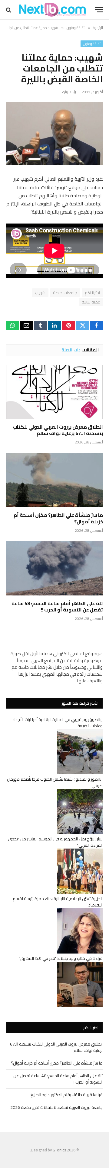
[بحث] (9, 10)
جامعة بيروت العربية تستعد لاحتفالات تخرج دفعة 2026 (56, 1107)
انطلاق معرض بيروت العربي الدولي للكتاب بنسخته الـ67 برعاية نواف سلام (58, 430)
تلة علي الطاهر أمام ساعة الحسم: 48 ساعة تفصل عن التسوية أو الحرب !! (57, 606)
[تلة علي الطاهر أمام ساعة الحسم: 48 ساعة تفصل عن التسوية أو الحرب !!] (54, 568)
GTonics (59, 1150)
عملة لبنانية (91, 302)
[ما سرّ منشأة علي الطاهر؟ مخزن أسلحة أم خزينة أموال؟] (54, 480)
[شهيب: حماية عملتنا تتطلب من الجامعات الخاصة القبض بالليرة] (54, 133)
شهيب (40, 292)
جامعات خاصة (65, 292)
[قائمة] (99, 10)
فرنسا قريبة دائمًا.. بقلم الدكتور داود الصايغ (67, 1095)
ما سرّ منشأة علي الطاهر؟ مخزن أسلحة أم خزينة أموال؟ (58, 518)
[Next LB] (52, 10)
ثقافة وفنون (92, 44)
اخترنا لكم (92, 292)
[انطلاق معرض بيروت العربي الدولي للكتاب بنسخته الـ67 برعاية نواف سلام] (54, 392)
